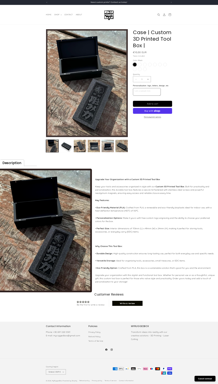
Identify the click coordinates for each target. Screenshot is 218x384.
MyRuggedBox (57, 381)
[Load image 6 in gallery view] (121, 146)
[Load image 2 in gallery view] (66, 146)
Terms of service (111, 380)
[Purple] (145, 69)
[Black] (135, 64)
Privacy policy (97, 380)
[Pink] (140, 69)
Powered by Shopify (70, 381)
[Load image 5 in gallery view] (107, 146)
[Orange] (155, 64)
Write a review (127, 303)
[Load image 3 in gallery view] (80, 146)
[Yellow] (160, 64)
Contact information (126, 380)
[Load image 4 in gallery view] (94, 146)
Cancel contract (205, 379)
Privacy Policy (94, 332)
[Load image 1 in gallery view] (52, 146)
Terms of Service (95, 341)
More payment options (152, 117)
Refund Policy (94, 336)
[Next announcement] (171, 2)
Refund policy (84, 380)
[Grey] (145, 64)
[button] (58, 14)
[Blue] (165, 64)
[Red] (150, 64)
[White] (140, 64)
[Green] (135, 69)
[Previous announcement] (47, 2)
